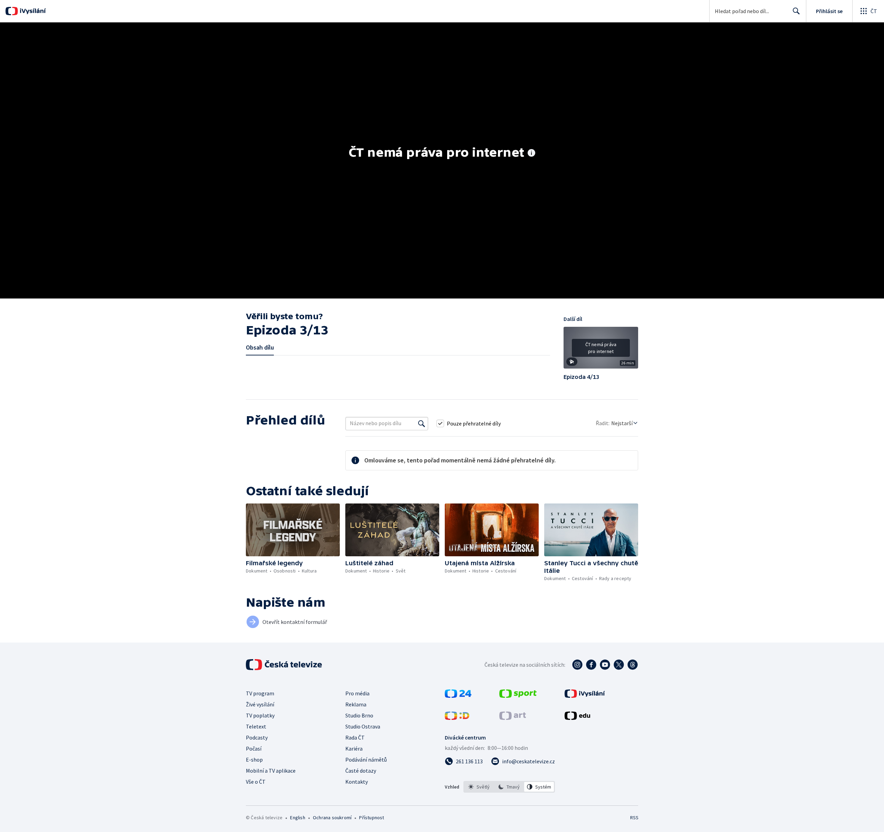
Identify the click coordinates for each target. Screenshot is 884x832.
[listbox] (509, 787)
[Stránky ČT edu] (577, 717)
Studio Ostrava (362, 726)
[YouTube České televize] (605, 664)
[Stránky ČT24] (458, 695)
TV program (260, 693)
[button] (601, 350)
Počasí (253, 748)
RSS (634, 817)
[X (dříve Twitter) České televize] (618, 664)
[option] (479, 787)
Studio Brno (359, 715)
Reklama (355, 704)
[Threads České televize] (632, 664)
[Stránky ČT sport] (518, 695)
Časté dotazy (360, 770)
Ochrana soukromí (332, 817)
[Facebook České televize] (591, 664)
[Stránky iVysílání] (585, 695)
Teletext (256, 726)
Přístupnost (371, 817)
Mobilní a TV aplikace (271, 770)
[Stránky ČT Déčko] (457, 717)
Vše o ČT (256, 781)
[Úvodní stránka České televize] (284, 664)
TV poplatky (260, 715)
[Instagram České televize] (577, 664)
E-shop (254, 759)
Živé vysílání (260, 704)
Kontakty (356, 781)
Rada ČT (355, 737)
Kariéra (354, 748)
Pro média (357, 693)
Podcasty (257, 737)
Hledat (796, 11)
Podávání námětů (366, 759)
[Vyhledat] (421, 423)
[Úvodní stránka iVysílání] (32, 11)
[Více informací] (531, 153)
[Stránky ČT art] (512, 717)
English (297, 817)
